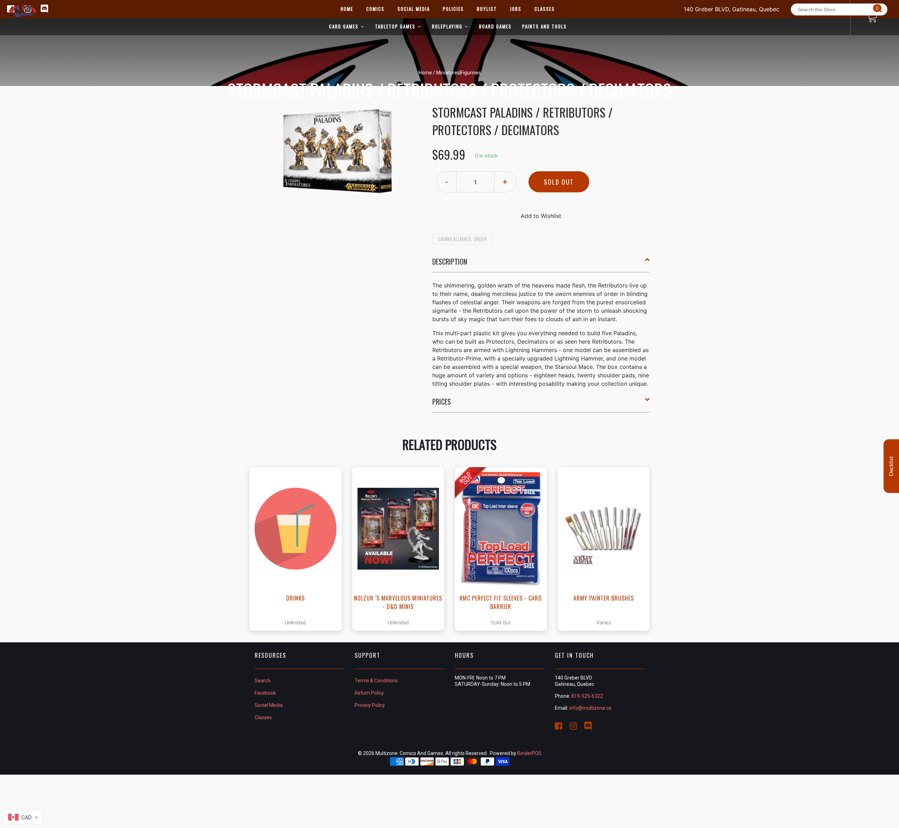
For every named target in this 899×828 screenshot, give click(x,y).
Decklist (891, 466)
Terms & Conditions (376, 680)
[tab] (541, 264)
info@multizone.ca (590, 708)
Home (425, 72)
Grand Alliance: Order (462, 239)
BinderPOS (529, 753)
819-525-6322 (587, 696)
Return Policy (369, 693)
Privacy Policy (370, 705)
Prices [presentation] (441, 401)
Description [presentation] (449, 261)
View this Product (298, 548)
